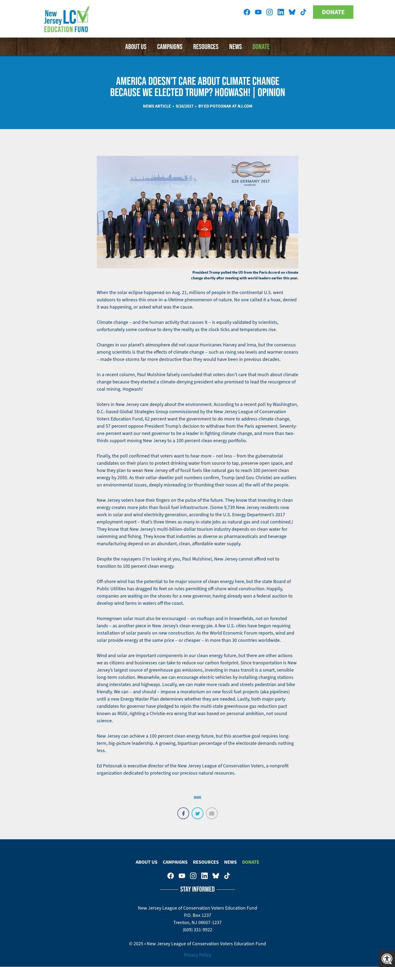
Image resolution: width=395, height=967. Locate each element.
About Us (135, 46)
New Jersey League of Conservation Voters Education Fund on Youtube (258, 12)
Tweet (197, 810)
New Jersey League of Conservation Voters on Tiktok (303, 12)
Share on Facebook (183, 810)
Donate (333, 12)
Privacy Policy (197, 955)
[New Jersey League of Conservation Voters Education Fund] (69, 19)
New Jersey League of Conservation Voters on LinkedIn (280, 12)
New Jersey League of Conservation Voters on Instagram (269, 12)
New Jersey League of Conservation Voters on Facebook (247, 12)
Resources (205, 46)
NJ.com (245, 106)
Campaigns (169, 46)
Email (211, 810)
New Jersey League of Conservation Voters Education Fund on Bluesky (292, 12)
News (235, 46)
